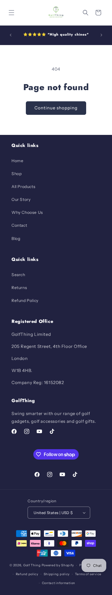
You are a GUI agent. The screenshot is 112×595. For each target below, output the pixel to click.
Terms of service (88, 574)
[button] (11, 12)
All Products (23, 186)
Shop (16, 173)
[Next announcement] (101, 35)
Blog (15, 238)
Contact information (58, 583)
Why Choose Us (27, 212)
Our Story (20, 199)
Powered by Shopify (58, 565)
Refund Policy (24, 300)
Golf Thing (32, 565)
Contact (19, 225)
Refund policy (27, 574)
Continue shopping (56, 108)
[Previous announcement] (10, 35)
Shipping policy (57, 574)
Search (18, 274)
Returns (19, 287)
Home (17, 160)
